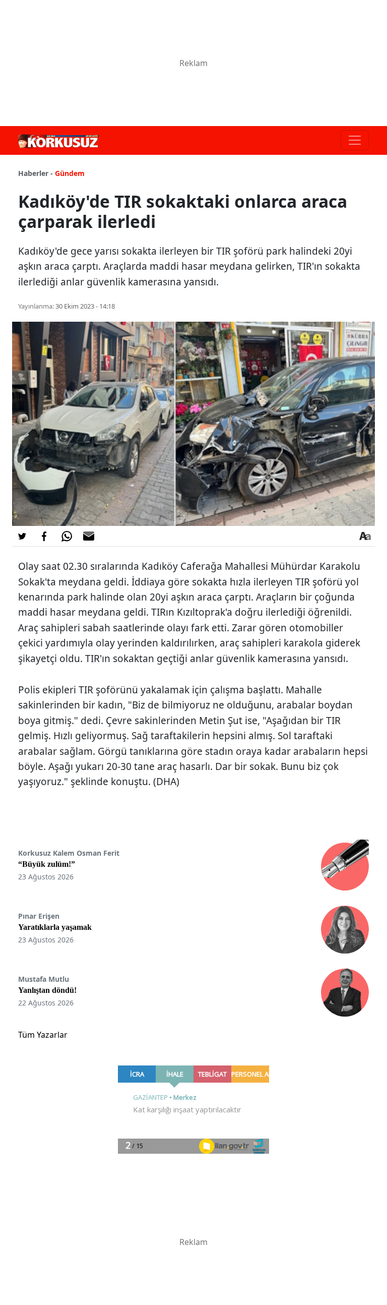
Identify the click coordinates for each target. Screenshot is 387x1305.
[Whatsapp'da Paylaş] (66, 536)
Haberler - (35, 173)
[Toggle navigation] (355, 140)
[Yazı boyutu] (365, 536)
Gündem (70, 173)
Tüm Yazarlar (43, 1034)
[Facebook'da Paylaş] (44, 536)
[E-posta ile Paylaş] (89, 536)
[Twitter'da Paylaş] (22, 536)
